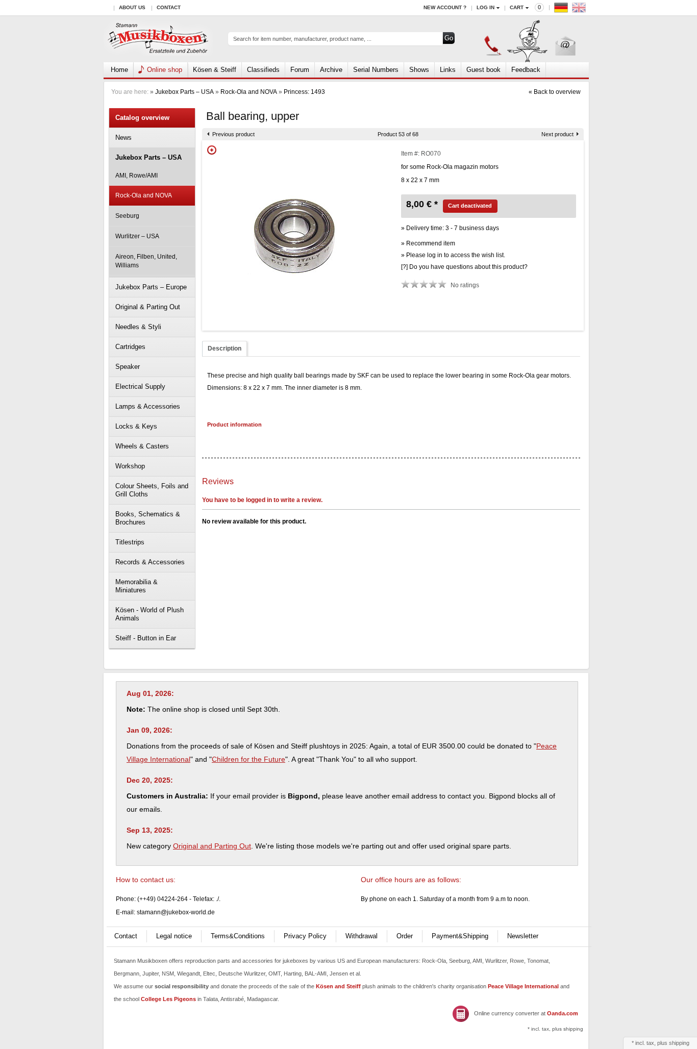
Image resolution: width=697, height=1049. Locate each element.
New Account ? (445, 7)
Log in (485, 7)
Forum (299, 69)
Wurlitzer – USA (137, 236)
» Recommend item (428, 243)
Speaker (127, 366)
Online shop (164, 69)
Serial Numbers (376, 69)
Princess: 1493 (304, 91)
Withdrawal (361, 936)
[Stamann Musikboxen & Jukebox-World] (158, 39)
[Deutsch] (562, 10)
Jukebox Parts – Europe (151, 287)
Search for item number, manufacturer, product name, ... (302, 39)
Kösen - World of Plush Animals (149, 614)
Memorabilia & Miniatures (136, 586)
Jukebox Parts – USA (184, 91)
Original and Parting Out (212, 846)
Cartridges (130, 347)
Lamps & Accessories (147, 406)
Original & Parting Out (147, 307)
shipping (679, 1043)
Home (119, 69)
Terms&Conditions (238, 936)
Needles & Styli (138, 327)
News (123, 137)
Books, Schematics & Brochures (147, 518)
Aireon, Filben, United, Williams (146, 261)
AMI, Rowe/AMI (136, 175)
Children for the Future (248, 759)
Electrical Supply (140, 386)
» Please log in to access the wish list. (453, 255)
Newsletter (522, 936)
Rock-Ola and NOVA (248, 91)
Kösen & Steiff (214, 69)
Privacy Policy (305, 936)
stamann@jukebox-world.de (176, 912)
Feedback (525, 69)
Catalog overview (142, 117)
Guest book (483, 69)
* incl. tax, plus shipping (555, 1029)
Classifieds (263, 69)
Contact (169, 7)
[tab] (224, 349)
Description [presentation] (224, 348)
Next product (557, 134)
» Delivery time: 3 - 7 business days (450, 228)
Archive (331, 69)
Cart (517, 7)
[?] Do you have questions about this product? (464, 266)
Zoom (211, 150)
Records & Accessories (150, 562)
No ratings (465, 285)
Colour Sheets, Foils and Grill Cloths (151, 490)
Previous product (233, 134)
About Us (132, 7)
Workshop (130, 466)
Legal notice (174, 936)
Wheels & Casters (142, 446)
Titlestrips (129, 542)
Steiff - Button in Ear (145, 638)
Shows (419, 69)
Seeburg (127, 215)
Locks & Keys (136, 426)
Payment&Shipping (460, 936)
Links (448, 69)
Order (404, 936)
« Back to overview (555, 91)
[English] (580, 10)
